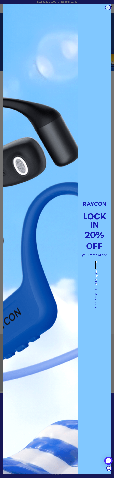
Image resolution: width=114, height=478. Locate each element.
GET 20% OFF (95, 265)
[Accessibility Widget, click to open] (109, 468)
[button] (108, 461)
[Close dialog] (108, 7)
